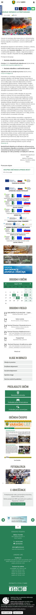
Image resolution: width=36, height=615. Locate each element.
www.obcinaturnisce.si (18, 549)
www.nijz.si (4, 143)
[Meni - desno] (34, 2)
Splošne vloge (9, 375)
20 (17, 298)
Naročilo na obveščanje (17, 504)
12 (14, 295)
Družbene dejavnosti (11, 366)
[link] (17, 8)
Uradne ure (18, 555)
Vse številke (17, 460)
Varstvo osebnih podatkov (12, 379)
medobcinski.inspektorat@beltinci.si (11, 65)
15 (26, 295)
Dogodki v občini (18, 279)
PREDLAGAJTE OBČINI (18, 387)
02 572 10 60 (19, 542)
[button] (6, 477)
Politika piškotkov (21, 609)
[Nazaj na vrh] (18, 527)
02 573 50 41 (19, 544)
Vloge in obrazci (18, 358)
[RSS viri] (25, 589)
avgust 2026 (18, 284)
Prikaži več (17, 351)
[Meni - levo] (2, 2)
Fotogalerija (18, 467)
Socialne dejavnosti (10, 371)
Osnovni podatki (18, 532)
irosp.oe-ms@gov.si (6, 73)
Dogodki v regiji (18, 308)
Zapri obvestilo (18, 612)
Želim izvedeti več (6, 612)
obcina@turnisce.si (18, 547)
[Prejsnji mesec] (6, 283)
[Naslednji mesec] (30, 283)
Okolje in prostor (10, 362)
